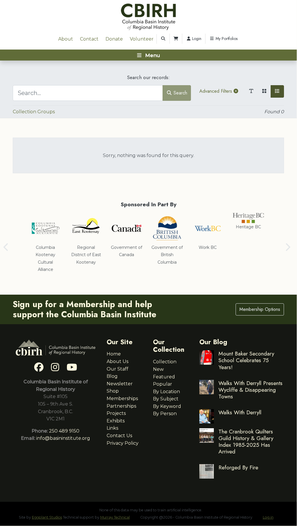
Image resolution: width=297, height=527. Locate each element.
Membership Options (259, 309)
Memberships (122, 398)
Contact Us (119, 435)
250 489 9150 (64, 431)
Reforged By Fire (238, 467)
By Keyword (167, 406)
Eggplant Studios (47, 517)
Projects (116, 413)
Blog (112, 376)
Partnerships (121, 406)
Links (112, 428)
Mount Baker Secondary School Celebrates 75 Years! (246, 360)
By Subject (165, 399)
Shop (113, 391)
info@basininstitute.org (63, 438)
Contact (89, 39)
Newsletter (120, 383)
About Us (117, 361)
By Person (165, 413)
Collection (164, 361)
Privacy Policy (123, 443)
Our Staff (117, 369)
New (158, 369)
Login (196, 38)
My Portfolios (226, 38)
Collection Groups (34, 111)
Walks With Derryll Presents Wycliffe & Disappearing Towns (250, 389)
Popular (162, 384)
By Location (166, 391)
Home (114, 354)
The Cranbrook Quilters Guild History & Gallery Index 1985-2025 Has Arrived (245, 441)
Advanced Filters (216, 91)
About (65, 39)
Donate (114, 39)
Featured (164, 377)
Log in (268, 517)
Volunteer (142, 39)
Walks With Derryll (239, 412)
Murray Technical (115, 517)
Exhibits (116, 421)
